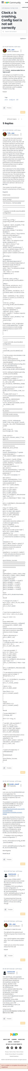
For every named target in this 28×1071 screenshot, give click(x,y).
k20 (17, 100)
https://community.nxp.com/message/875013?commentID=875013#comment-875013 (14, 811)
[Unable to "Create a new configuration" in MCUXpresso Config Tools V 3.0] (18, 119)
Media (10, 1042)
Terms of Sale (19, 1051)
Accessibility (20, 1054)
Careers (14, 1039)
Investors (21, 1039)
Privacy (7, 1051)
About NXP (6, 1039)
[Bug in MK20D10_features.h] (21, 119)
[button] (21, 51)
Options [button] (22, 38)
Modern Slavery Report (10, 1054)
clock (6, 100)
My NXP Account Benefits (14, 1044)
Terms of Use (12, 1051)
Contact (17, 1042)
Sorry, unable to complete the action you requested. (13, 1066)
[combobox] (14, 31)
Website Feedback (14, 1056)
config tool (12, 100)
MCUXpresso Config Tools (10, 8)
